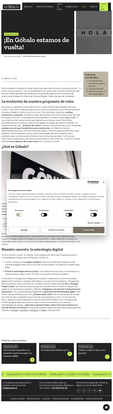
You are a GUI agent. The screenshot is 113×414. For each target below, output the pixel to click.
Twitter (43, 310)
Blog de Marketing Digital (12, 56)
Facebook (34, 310)
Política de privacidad (61, 398)
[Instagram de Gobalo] (78, 390)
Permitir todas (88, 230)
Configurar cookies (17, 398)
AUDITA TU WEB (103, 6)
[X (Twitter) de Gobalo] (89, 390)
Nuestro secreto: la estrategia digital (97, 92)
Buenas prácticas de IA (94, 398)
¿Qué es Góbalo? (96, 88)
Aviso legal (46, 398)
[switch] (44, 214)
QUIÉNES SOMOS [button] (71, 7)
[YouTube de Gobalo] (100, 390)
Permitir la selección (56, 230)
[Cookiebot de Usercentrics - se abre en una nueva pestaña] (89, 182)
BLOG (84, 7)
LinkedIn (14, 310)
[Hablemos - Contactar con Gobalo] (106, 407)
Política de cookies (33, 398)
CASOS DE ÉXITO (59, 6)
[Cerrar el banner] (104, 182)
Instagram (24, 310)
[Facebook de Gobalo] (84, 390)
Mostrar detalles (94, 223)
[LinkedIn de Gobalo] (94, 390)
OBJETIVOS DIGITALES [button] (44, 7)
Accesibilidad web (77, 398)
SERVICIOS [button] (28, 7)
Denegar (24, 230)
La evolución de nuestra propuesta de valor (97, 83)
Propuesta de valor (11, 34)
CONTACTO (93, 7)
